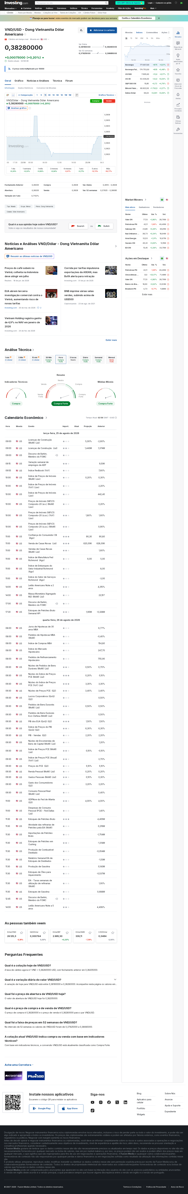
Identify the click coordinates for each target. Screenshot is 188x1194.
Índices (139, 32)
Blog (139, 1093)
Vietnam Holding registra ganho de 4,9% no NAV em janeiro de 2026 (23, 322)
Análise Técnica (18, 350)
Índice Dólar (130, 93)
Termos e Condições (132, 1187)
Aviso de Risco (177, 1187)
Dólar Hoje (102, 13)
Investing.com (11, 308)
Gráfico (19, 80)
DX (79, 13)
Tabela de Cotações (68, 13)
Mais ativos (130, 207)
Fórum (69, 80)
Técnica (57, 80)
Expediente (170, 1111)
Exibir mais (111, 340)
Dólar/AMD (80, 932)
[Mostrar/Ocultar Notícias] (76, 95)
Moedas (37, 13)
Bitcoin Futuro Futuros (134, 88)
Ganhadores (144, 207)
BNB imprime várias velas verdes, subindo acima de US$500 (79, 295)
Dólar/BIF (57, 932)
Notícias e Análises (38, 80)
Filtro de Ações (124, 8)
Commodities (152, 32)
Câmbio (10, 13)
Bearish (80, 226)
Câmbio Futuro (89, 13)
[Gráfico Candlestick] (7, 95)
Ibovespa (129, 65)
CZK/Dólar (102, 932)
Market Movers (134, 199)
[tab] (8, 359)
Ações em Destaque (137, 258)
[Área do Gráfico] (13, 95)
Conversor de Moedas (46, 88)
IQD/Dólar (34, 932)
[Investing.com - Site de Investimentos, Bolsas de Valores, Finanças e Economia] (16, 3)
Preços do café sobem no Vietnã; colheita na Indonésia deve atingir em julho (21, 272)
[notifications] (176, 2)
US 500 (128, 74)
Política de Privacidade (156, 1187)
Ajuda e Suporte (173, 1105)
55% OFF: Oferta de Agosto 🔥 (130, 3)
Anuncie (169, 1099)
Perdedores (158, 207)
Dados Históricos (25, 88)
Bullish (107, 226)
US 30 (128, 79)
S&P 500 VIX (130, 83)
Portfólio (141, 1108)
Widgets (141, 1114)
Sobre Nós (170, 1093)
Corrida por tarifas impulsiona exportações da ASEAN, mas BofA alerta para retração (81, 272)
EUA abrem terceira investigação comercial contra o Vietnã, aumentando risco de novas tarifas (23, 297)
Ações (164, 32)
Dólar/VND (11, 932)
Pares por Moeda (25, 13)
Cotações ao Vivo (50, 13)
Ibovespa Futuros (133, 69)
